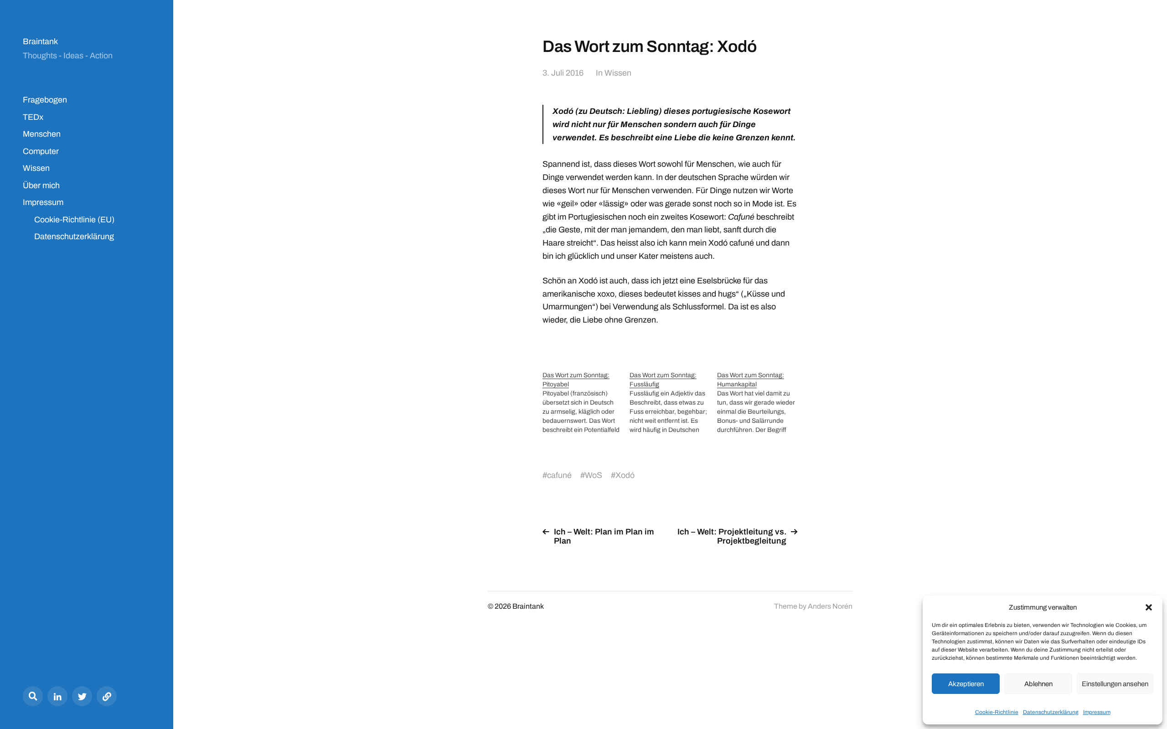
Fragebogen (45, 99)
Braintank (40, 41)
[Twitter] (82, 696)
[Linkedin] (57, 696)
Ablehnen (1038, 684)
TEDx (33, 117)
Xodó (625, 475)
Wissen (36, 168)
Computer (41, 151)
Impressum (1096, 712)
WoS (593, 475)
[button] (1148, 607)
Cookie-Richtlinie (996, 712)
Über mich (41, 185)
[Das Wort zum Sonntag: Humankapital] (760, 403)
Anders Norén (830, 606)
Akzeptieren (966, 684)
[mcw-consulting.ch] (107, 696)
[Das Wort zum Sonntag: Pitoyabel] (586, 403)
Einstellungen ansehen (1115, 684)
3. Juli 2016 (563, 72)
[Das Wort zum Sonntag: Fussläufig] (673, 403)
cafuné (559, 475)
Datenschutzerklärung (1051, 712)
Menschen (42, 134)
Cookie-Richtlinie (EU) (74, 219)
